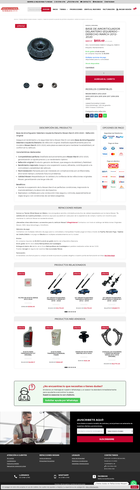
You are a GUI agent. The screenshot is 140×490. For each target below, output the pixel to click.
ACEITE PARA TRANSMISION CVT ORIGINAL (28, 353)
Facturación (109, 9)
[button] (66, 311)
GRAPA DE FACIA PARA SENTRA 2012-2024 (84, 352)
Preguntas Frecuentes (46, 461)
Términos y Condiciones (80, 461)
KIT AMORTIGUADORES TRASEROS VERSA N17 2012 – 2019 (84, 299)
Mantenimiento (98, 47)
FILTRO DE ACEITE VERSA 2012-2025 (28, 298)
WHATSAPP (64, 475)
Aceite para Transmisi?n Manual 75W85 (56, 353)
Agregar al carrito (104, 79)
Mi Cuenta (10, 458)
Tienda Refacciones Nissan (28, 19)
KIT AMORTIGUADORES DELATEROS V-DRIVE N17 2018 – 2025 (112, 299)
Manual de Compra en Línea (16, 466)
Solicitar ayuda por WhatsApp (61, 400)
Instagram (110, 2)
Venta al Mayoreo (92, 9)
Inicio (55, 9)
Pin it (100, 116)
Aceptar (134, 487)
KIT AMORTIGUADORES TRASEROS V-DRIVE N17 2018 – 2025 (56, 299)
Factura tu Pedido (13, 463)
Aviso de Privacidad (78, 458)
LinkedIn (96, 116)
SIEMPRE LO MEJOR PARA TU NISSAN (39, 2)
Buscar (46, 9)
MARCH (40, 19)
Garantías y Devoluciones (80, 463)
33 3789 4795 (60, 2)
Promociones (76, 9)
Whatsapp (105, 116)
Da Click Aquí (110, 255)
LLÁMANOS (24, 475)
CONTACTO (86, 2)
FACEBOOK (103, 476)
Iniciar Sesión (124, 9)
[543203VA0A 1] (40, 49)
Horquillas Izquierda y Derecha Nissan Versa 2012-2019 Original (112, 354)
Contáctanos (11, 461)
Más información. (92, 487)
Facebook (98, 2)
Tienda (63, 9)
